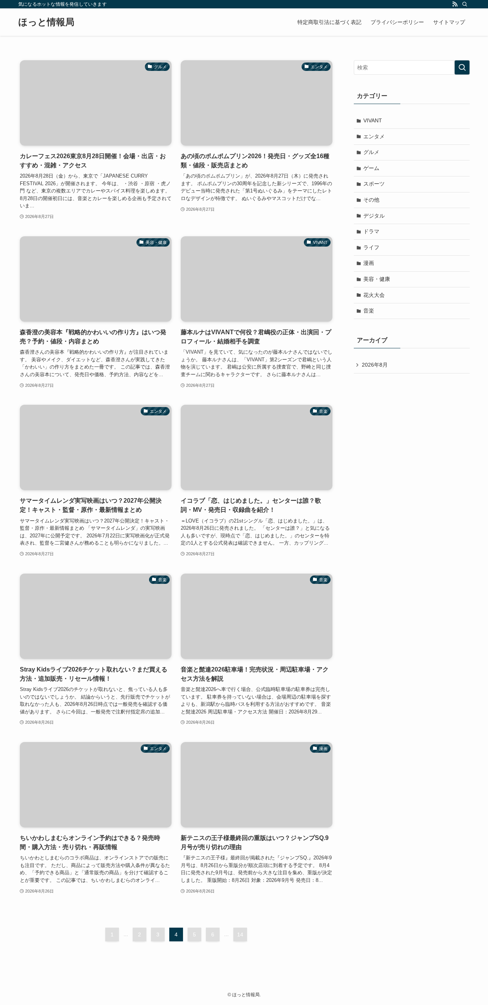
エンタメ (374, 136)
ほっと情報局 (46, 22)
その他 (371, 200)
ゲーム (371, 168)
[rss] (455, 4)
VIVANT (372, 120)
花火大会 (374, 295)
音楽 (368, 311)
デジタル (374, 216)
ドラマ (371, 231)
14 (240, 934)
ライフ (371, 247)
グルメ (371, 152)
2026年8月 (375, 365)
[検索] (465, 4)
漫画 (368, 263)
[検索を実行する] (462, 67)
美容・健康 (376, 279)
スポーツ (374, 184)
